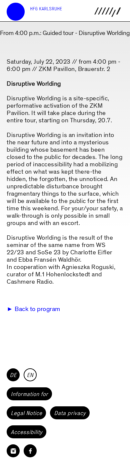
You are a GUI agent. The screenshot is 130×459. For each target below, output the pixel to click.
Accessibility (26, 432)
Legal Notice (26, 413)
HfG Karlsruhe (46, 9)
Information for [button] (29, 394)
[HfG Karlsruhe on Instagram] (13, 450)
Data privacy (70, 413)
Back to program (37, 309)
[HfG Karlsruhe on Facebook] (30, 450)
